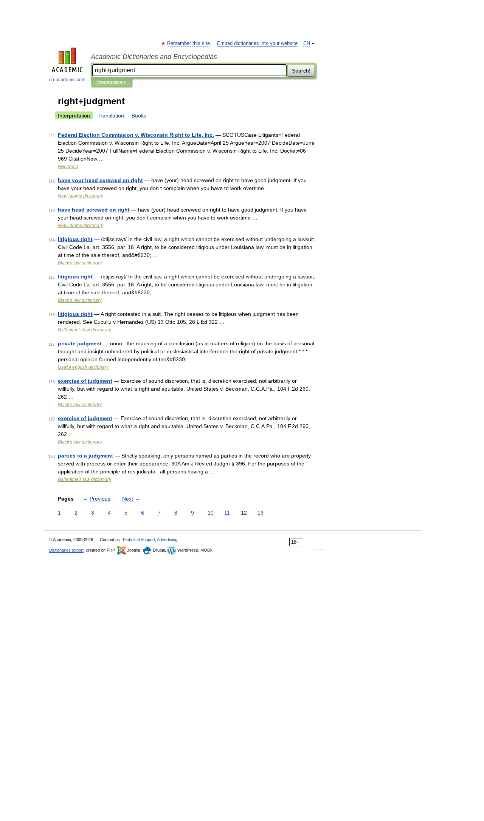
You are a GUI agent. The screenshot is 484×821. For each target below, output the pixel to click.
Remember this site (189, 43)
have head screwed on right (94, 210)
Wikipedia (68, 166)
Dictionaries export (66, 550)
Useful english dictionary (83, 367)
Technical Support (138, 539)
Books (139, 116)
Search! (301, 71)
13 (261, 513)
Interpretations (111, 82)
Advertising (167, 539)
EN (306, 43)
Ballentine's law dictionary (84, 329)
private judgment (80, 343)
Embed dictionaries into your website (257, 43)
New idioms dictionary (80, 196)
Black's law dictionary (80, 263)
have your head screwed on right (100, 180)
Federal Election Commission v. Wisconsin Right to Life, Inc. (136, 135)
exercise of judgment (85, 381)
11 (227, 513)
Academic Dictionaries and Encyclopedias (154, 56)
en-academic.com (67, 79)
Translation (111, 116)
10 (211, 513)
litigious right (75, 239)
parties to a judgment (85, 456)
